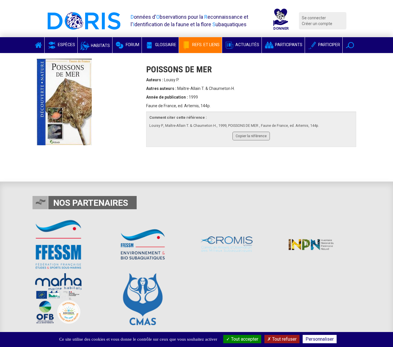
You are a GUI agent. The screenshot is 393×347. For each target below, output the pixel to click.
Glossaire (165, 44)
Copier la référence (251, 136)
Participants (288, 44)
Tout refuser (284, 339)
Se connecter (314, 18)
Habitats (100, 45)
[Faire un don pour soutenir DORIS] (281, 21)
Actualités (246, 44)
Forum (132, 44)
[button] (350, 45)
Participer (328, 44)
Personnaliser (320, 339)
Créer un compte (317, 23)
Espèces (66, 44)
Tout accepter (244, 339)
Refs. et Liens (205, 44)
